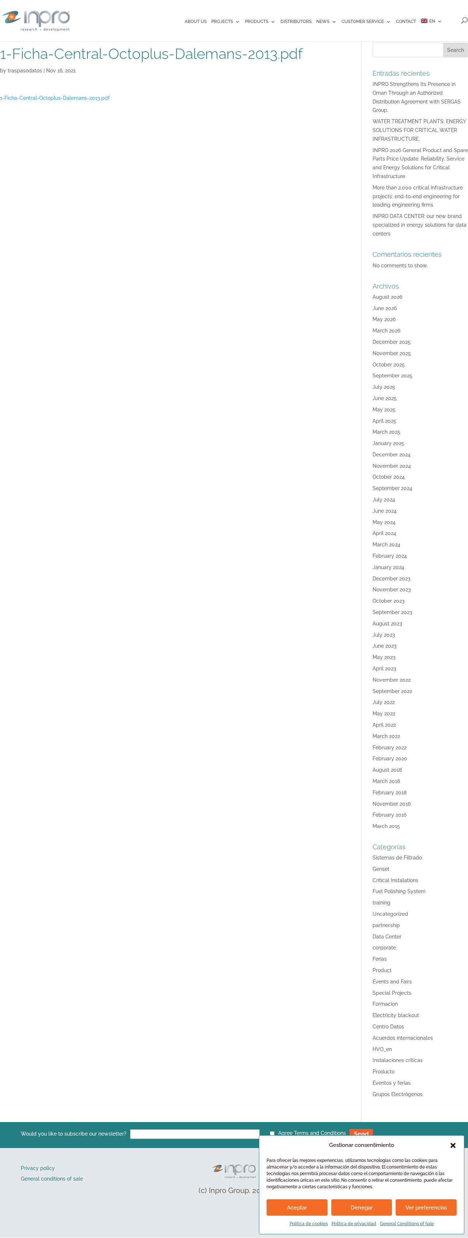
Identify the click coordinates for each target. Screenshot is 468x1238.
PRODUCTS (256, 21)
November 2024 (392, 466)
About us (196, 21)
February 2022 (390, 747)
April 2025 (384, 421)
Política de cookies (309, 1223)
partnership (386, 925)
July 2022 (384, 702)
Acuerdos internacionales (403, 1038)
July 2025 (384, 387)
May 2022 (384, 713)
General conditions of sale (52, 1179)
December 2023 (392, 579)
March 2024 (386, 544)
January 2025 (388, 443)
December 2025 (392, 342)
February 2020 (390, 758)
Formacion (385, 1004)
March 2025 (386, 432)
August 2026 (387, 297)
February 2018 (390, 792)
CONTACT (406, 21)
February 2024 (390, 556)
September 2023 (392, 612)
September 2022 (392, 691)
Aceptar (297, 1207)
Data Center (387, 937)
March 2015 (386, 826)
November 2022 (392, 680)
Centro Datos (388, 1027)
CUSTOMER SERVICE (362, 21)
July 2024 (384, 500)
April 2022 (384, 725)
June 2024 (385, 511)
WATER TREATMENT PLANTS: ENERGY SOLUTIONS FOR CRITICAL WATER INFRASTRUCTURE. (419, 130)
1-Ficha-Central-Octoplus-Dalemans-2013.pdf (55, 98)
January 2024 (388, 567)
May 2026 (384, 319)
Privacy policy (38, 1168)
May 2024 (384, 522)
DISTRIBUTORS (296, 21)
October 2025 (389, 365)
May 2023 (384, 657)
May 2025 (384, 410)
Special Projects (392, 993)
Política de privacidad (354, 1223)
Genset (381, 869)
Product (382, 970)
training (381, 903)
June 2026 (385, 308)
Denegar (362, 1207)
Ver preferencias (426, 1207)
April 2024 (384, 533)
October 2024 (389, 477)
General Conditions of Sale (407, 1223)
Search (455, 50)
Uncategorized (390, 914)
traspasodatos (25, 71)
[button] (453, 1145)
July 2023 (384, 635)
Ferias (380, 959)
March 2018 (386, 781)
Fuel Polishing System (399, 891)
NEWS (322, 21)
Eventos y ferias (392, 1083)
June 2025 (385, 398)
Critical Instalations (395, 880)
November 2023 (392, 589)
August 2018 (387, 770)
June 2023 (385, 646)
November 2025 (392, 353)
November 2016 (392, 804)
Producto (384, 1072)
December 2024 (392, 455)
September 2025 (392, 376)
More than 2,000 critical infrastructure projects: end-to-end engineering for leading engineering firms (418, 196)
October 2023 (389, 601)
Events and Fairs (392, 982)
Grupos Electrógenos (398, 1094)
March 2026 (386, 331)
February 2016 (390, 815)
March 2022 (386, 736)
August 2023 (387, 623)
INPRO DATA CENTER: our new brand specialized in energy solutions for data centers (420, 225)
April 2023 (384, 668)
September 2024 (392, 488)
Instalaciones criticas (398, 1060)
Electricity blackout (396, 1015)
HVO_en (382, 1049)
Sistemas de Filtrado (397, 858)
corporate (384, 948)
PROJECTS (222, 21)
